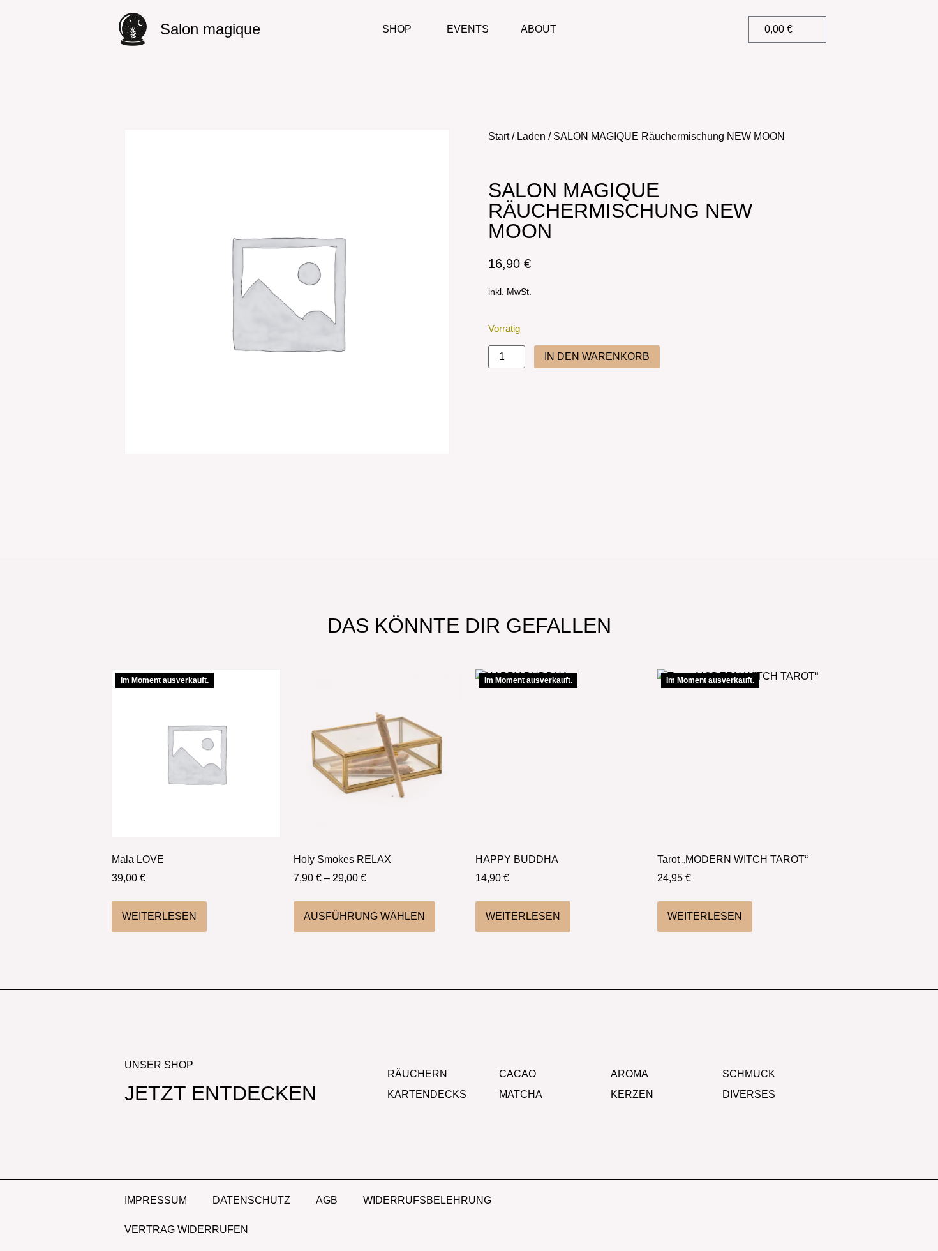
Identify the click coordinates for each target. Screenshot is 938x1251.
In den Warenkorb (597, 356)
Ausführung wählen (364, 916)
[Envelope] (805, 1202)
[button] (680, 29)
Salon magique (210, 29)
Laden (531, 136)
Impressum (155, 1200)
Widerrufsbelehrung (427, 1200)
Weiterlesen (159, 916)
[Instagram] (770, 1202)
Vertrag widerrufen (186, 1229)
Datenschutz (251, 1200)
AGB (327, 1200)
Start (498, 136)
